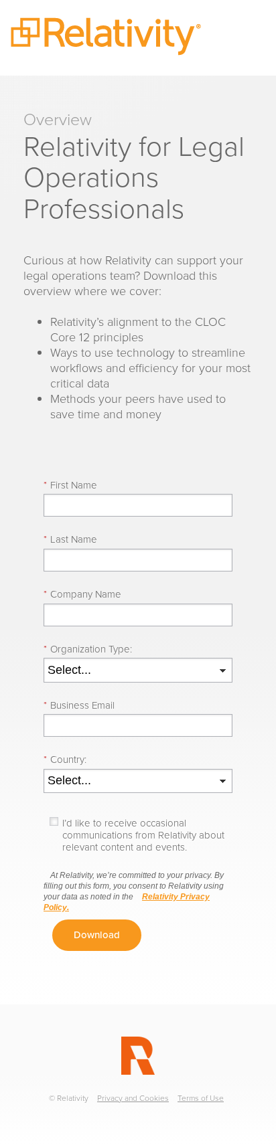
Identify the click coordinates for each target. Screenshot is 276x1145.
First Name (70, 485)
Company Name (82, 594)
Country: (65, 759)
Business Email (79, 705)
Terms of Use (201, 1098)
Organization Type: (88, 649)
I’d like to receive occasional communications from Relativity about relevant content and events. (143, 835)
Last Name (70, 539)
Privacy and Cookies (133, 1098)
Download (97, 935)
